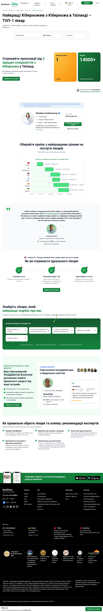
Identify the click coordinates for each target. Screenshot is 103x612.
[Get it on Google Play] (93, 478)
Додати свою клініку (72, 494)
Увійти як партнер (71, 496)
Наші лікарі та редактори (44, 499)
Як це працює (41, 496)
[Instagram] (7, 506)
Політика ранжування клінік (92, 504)
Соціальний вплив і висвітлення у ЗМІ (48, 504)
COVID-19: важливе (89, 507)
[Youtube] (10, 506)
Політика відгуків (89, 499)
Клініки (26, 494)
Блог (25, 499)
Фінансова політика (89, 501)
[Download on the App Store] (81, 478)
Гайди (26, 501)
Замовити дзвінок (87, 2)
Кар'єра (39, 507)
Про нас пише (7, 495)
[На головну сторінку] (5, 4)
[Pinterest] (17, 506)
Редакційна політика (90, 509)
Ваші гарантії (28, 504)
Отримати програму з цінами (73, 124)
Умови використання (90, 494)
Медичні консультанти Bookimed (47, 501)
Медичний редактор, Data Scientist (90, 91)
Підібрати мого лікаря (93, 609)
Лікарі (26, 496)
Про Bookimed (41, 494)
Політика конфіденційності (92, 496)
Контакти (40, 509)
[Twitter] (13, 506)
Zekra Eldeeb (44, 394)
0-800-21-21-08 (71, 4)
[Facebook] (4, 506)
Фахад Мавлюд (95, 89)
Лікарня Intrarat (52, 122)
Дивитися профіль (73, 129)
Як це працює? (53, 4)
